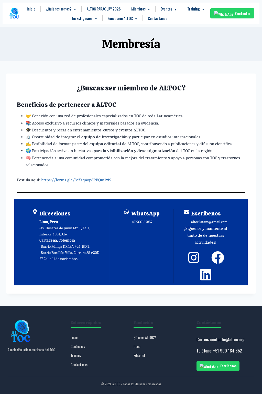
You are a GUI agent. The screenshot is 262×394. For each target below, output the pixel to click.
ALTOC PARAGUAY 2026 (104, 9)
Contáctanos (157, 18)
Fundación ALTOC (122, 18)
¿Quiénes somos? (61, 9)
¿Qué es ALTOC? (145, 337)
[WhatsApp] (126, 211)
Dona (137, 346)
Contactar (242, 13)
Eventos (169, 9)
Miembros (140, 9)
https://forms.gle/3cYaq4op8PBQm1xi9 (76, 180)
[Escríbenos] (186, 211)
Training (195, 9)
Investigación (84, 18)
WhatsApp (145, 213)
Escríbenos (206, 213)
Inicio (31, 9)
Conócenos (78, 346)
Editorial (139, 355)
